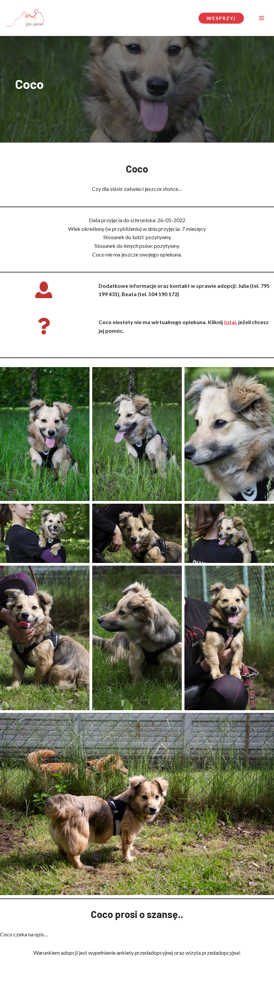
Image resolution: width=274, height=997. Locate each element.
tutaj (230, 322)
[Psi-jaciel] (25, 18)
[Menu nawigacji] (261, 18)
